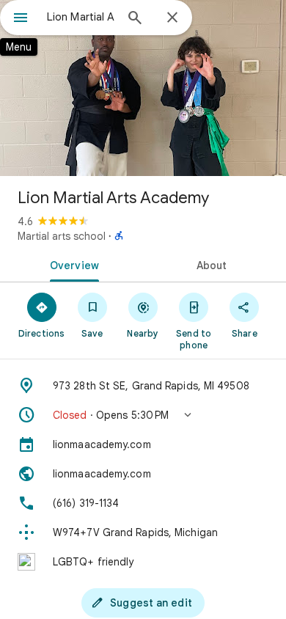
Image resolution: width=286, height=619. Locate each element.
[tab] (71, 264)
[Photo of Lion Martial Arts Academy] (143, 88)
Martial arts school (62, 236)
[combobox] (80, 17)
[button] (143, 415)
